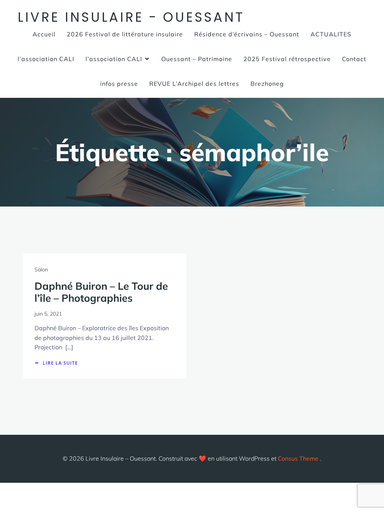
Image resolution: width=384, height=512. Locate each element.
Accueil (44, 34)
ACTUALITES (330, 34)
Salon (41, 269)
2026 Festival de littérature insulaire (125, 34)
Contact (354, 59)
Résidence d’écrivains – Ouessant (246, 34)
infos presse (119, 83)
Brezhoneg (267, 83)
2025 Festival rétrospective (287, 59)
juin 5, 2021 (48, 313)
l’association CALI (46, 59)
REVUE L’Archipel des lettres (194, 83)
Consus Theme (298, 458)
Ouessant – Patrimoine (196, 59)
